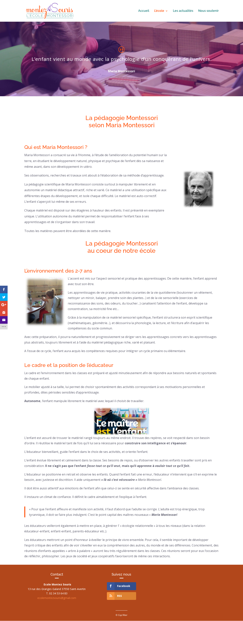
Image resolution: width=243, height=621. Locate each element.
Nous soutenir (208, 11)
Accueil (143, 11)
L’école (159, 11)
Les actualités (183, 11)
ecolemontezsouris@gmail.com (56, 598)
